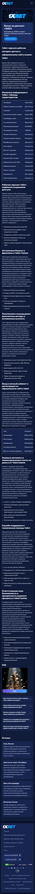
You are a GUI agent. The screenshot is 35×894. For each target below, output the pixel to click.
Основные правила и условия (13, 843)
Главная (6, 831)
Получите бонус (10, 39)
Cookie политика (9, 846)
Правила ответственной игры (13, 839)
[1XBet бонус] (17, 16)
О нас (5, 850)
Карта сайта (20, 885)
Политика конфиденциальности (14, 835)
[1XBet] (7, 3)
